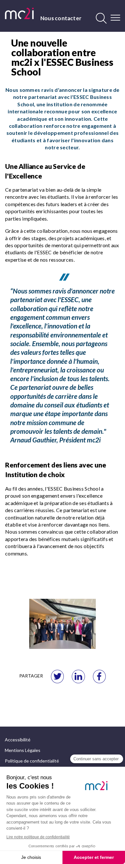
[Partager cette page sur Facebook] (99, 676)
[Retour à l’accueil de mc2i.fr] (19, 13)
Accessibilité (17, 739)
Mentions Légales (22, 750)
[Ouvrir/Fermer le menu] (115, 17)
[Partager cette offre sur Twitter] (57, 676)
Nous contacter (60, 18)
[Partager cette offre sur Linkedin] (78, 676)
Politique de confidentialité (32, 761)
